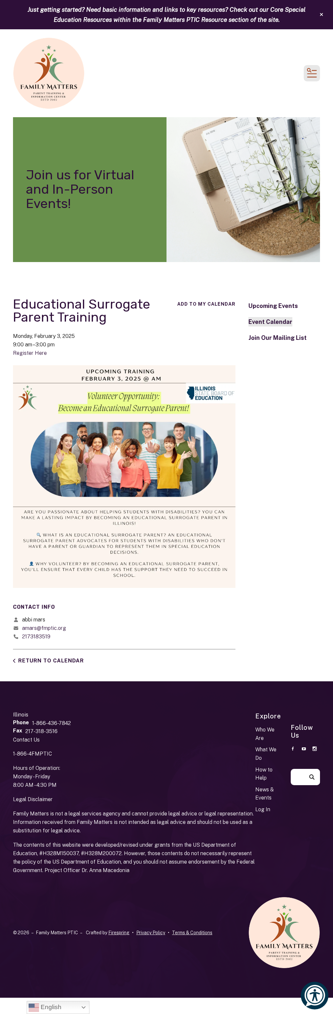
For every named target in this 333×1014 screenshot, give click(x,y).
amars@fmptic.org (44, 628)
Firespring (118, 932)
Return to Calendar (51, 661)
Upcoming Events (273, 305)
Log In (262, 809)
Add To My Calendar (206, 304)
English (50, 1007)
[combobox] (297, 777)
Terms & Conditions (192, 932)
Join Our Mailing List (277, 337)
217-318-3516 (41, 731)
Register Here (30, 353)
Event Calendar (270, 321)
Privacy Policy (150, 932)
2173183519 (36, 636)
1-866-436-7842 (51, 723)
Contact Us (26, 740)
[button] (321, 14)
